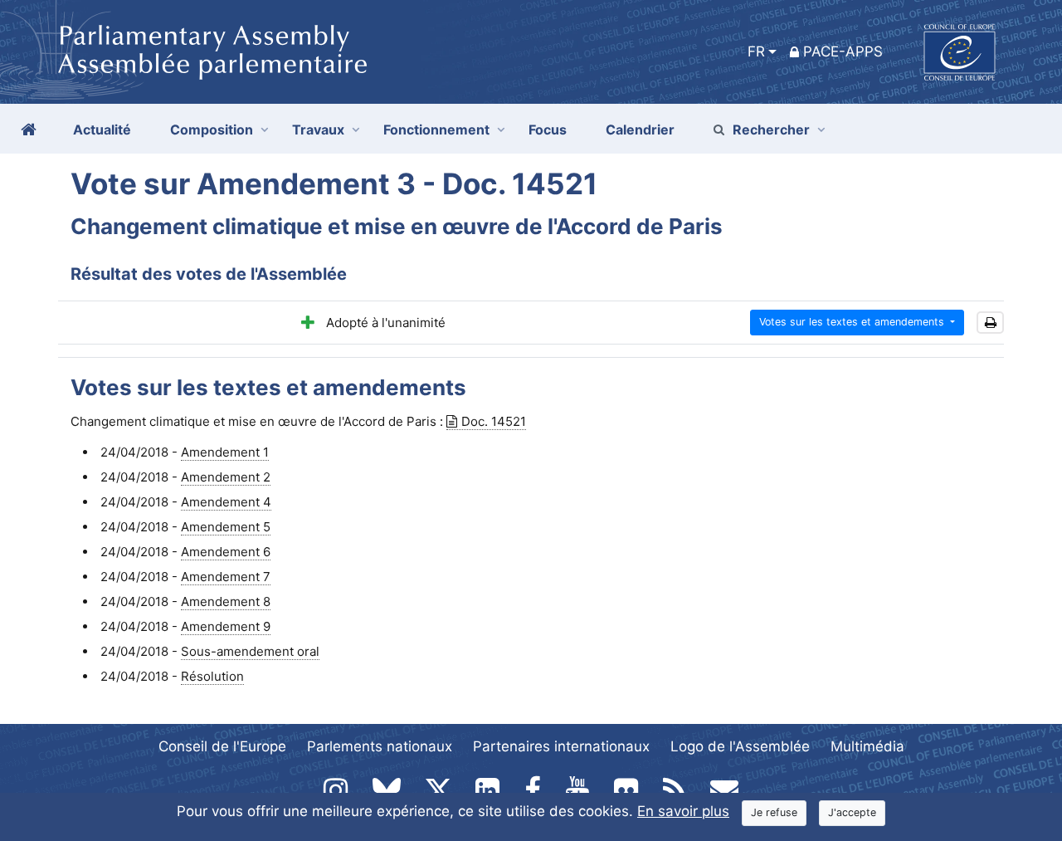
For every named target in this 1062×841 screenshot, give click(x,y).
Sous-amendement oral (250, 651)
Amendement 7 (225, 576)
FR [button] (756, 51)
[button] (990, 322)
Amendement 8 (225, 601)
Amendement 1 (225, 452)
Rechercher (771, 129)
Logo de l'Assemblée (740, 746)
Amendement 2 (225, 477)
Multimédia (867, 746)
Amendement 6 (225, 552)
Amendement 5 (225, 527)
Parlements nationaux (379, 746)
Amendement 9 (225, 626)
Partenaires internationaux (561, 746)
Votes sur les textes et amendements (853, 321)
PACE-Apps (843, 51)
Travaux (318, 129)
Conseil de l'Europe (222, 746)
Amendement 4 (226, 502)
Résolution (212, 676)
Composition (211, 129)
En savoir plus (683, 811)
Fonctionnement (436, 129)
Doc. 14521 (493, 421)
